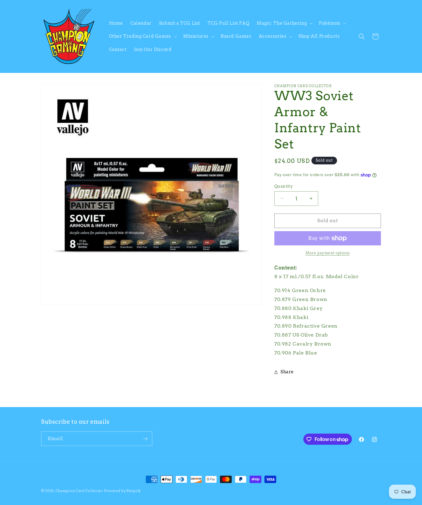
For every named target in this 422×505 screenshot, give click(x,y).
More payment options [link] (328, 253)
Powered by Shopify (122, 491)
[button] (284, 23)
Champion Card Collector (79, 491)
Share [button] (287, 371)
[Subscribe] (145, 438)
